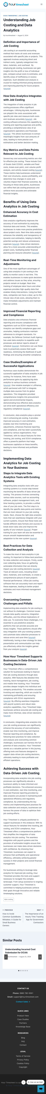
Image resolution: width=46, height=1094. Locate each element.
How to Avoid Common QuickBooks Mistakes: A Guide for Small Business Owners (12, 917)
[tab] (18, 970)
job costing (8, 899)
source (7, 89)
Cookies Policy (23, 1063)
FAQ (23, 1041)
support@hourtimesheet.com (26, 997)
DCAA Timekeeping (10, 15)
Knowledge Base (23, 1027)
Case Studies (23, 1019)
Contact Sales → (23, 1002)
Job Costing (23, 15)
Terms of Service (23, 1056)
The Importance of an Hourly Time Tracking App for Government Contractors (34, 916)
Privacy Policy (23, 1060)
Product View (23, 1016)
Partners (23, 1023)
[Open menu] (41, 4)
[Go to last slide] (6, 957)
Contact (23, 1045)
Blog (23, 1038)
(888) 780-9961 (26, 993)
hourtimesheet (11, 35)
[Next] (40, 957)
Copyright (23, 1067)
